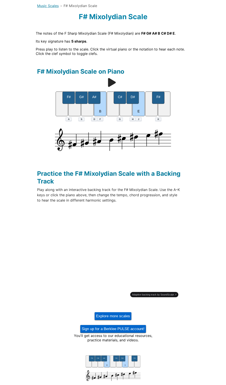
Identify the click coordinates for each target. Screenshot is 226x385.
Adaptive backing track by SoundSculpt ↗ (154, 294)
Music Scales (48, 6)
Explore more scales (113, 316)
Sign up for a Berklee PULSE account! (113, 329)
